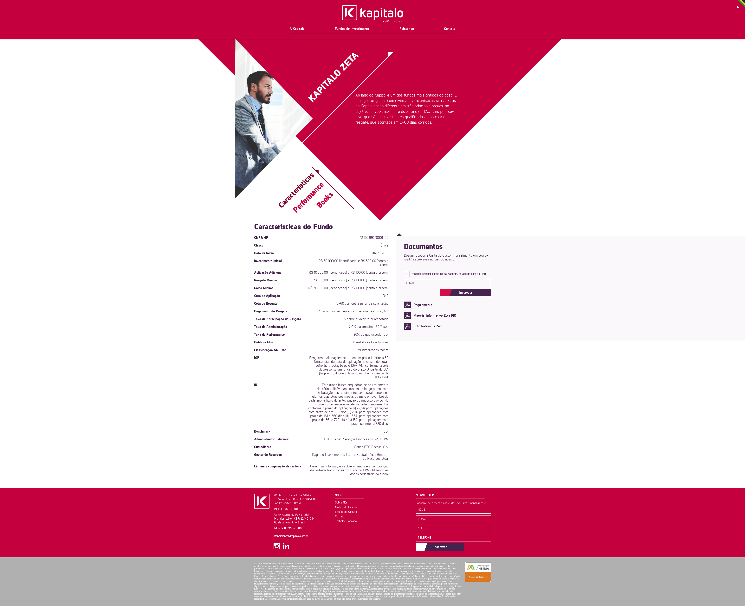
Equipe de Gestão (346, 511)
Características (296, 190)
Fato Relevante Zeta (428, 326)
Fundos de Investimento (352, 29)
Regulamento (423, 305)
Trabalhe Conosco (346, 521)
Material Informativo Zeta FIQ (435, 315)
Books (325, 200)
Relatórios (406, 29)
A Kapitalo (297, 29)
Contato (449, 29)
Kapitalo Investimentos (372, 13)
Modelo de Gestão (346, 507)
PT (741, 4)
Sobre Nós (341, 502)
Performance (308, 197)
